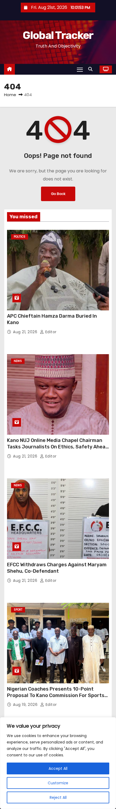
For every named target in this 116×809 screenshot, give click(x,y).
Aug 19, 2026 (26, 704)
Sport (18, 610)
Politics (19, 237)
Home (10, 94)
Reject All (58, 797)
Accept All (58, 768)
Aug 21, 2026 (26, 332)
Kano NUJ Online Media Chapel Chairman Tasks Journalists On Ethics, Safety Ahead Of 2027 (57, 446)
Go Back (58, 193)
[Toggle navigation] (80, 69)
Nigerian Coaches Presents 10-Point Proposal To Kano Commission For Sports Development (55, 695)
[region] (58, 763)
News (18, 361)
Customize (58, 783)
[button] (92, 69)
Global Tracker (58, 35)
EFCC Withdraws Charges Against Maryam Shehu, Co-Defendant (57, 568)
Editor (50, 332)
